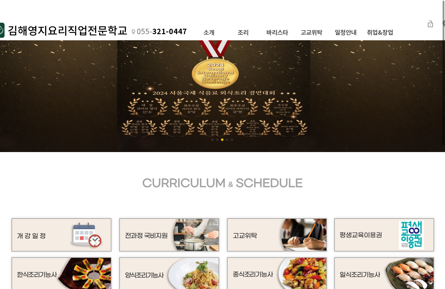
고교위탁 (311, 33)
